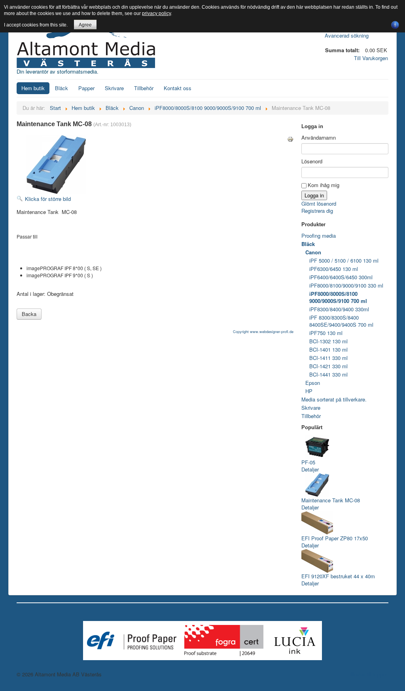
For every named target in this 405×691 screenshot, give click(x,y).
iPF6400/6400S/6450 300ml (341, 277)
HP (308, 391)
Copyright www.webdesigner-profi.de (263, 331)
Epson (312, 382)
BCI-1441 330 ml (328, 374)
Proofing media (318, 235)
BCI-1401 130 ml (328, 349)
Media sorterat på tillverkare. (334, 399)
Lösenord (311, 161)
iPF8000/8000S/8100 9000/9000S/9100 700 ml (338, 297)
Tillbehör (143, 88)
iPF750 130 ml (326, 333)
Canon (313, 252)
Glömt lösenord (318, 203)
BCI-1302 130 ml (328, 341)
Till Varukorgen (371, 58)
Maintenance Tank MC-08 (330, 500)
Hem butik (33, 88)
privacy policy (156, 13)
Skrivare (114, 88)
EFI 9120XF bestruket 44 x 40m (338, 576)
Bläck (61, 88)
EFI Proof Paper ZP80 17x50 (334, 538)
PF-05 (308, 462)
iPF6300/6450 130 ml (333, 269)
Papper (86, 88)
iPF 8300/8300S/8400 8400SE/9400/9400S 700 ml (341, 321)
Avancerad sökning (347, 35)
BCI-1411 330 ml (328, 358)
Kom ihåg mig (323, 185)
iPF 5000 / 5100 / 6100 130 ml (344, 260)
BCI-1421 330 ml (328, 366)
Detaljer (310, 469)
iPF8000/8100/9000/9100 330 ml (346, 285)
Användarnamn (318, 137)
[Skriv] (290, 138)
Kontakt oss (177, 88)
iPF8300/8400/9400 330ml (339, 309)
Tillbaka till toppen (367, 674)
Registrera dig (317, 210)
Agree (85, 25)
